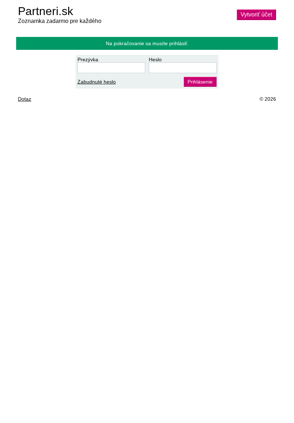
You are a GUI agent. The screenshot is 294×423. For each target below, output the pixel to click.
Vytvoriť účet (256, 14)
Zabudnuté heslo (96, 82)
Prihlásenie (200, 82)
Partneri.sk (45, 11)
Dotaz (24, 99)
